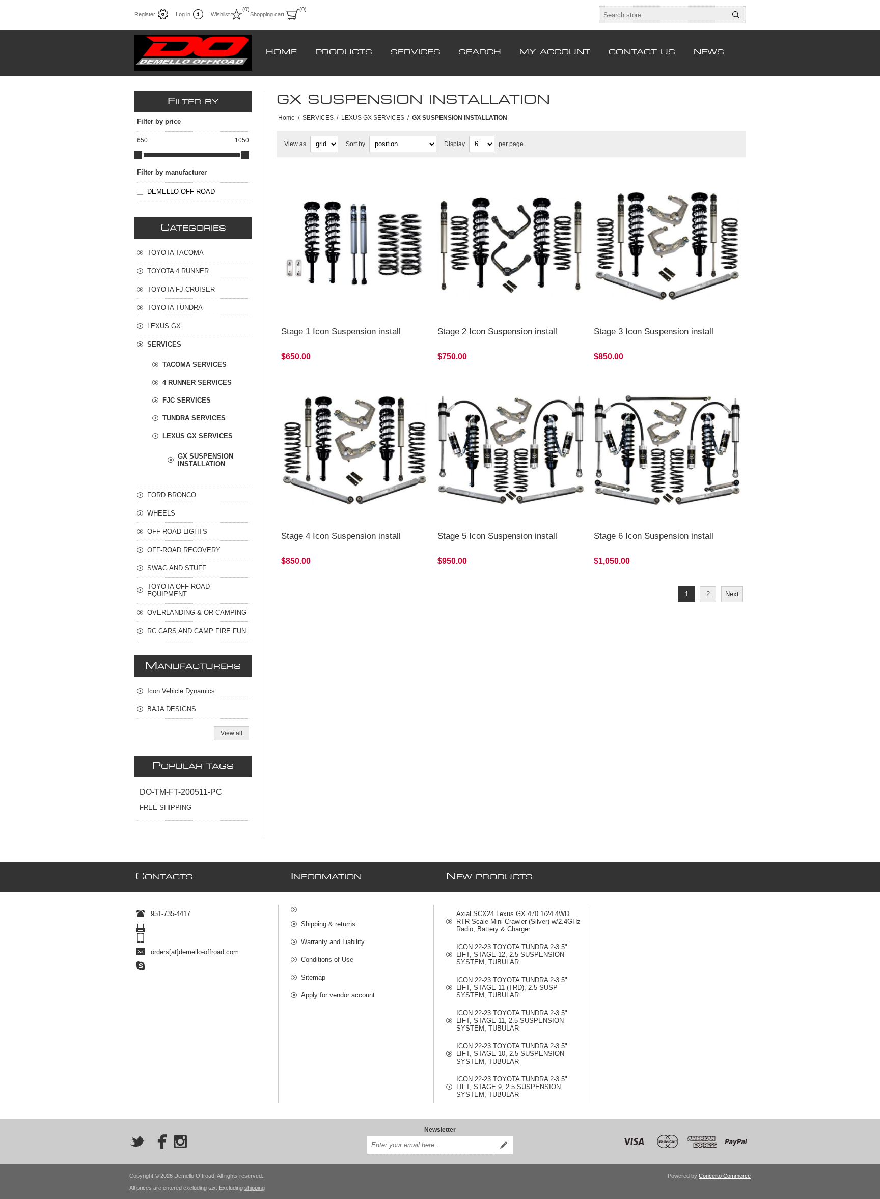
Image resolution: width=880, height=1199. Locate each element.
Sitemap (313, 977)
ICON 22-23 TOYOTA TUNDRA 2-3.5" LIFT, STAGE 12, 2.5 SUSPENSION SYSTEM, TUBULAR (511, 954)
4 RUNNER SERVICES (197, 382)
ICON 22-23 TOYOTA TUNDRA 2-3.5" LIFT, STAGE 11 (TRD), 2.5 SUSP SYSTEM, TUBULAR (511, 987)
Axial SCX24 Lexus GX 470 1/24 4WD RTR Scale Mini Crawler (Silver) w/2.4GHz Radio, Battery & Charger (518, 921)
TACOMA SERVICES (194, 364)
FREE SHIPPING (165, 807)
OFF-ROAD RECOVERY (184, 550)
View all (231, 733)
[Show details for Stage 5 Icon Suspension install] (511, 450)
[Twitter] (137, 1141)
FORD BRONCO (171, 495)
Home (286, 117)
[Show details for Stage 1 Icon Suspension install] (355, 246)
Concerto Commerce (725, 1176)
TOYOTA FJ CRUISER (181, 289)
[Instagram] (180, 1141)
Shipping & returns (328, 924)
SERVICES (164, 344)
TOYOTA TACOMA (175, 252)
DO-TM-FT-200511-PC (181, 792)
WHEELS (161, 513)
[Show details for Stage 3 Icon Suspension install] (667, 246)
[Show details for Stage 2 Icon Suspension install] (511, 246)
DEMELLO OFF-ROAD (181, 191)
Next (732, 594)
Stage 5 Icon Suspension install (497, 536)
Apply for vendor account (338, 995)
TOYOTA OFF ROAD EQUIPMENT (178, 590)
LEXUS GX (164, 326)
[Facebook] (159, 1141)
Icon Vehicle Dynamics (181, 691)
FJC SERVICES (186, 400)
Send (503, 1145)
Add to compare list (330, 305)
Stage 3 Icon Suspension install (653, 331)
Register (144, 14)
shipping (254, 1188)
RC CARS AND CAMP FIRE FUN (196, 631)
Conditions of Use (327, 959)
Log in (183, 14)
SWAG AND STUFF (176, 568)
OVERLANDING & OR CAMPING (196, 612)
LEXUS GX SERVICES (197, 436)
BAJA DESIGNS (171, 709)
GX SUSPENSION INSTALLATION (205, 460)
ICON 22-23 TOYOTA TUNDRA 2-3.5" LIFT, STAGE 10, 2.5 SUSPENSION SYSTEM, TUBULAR (511, 1053)
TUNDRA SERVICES (194, 418)
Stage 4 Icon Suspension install (341, 536)
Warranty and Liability (333, 942)
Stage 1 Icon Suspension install (341, 331)
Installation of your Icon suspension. (336, 182)
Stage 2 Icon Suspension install (497, 331)
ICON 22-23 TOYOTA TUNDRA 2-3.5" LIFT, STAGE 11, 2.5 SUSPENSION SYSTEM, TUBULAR (511, 1020)
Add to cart (386, 305)
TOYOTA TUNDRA (175, 307)
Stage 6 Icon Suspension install (653, 536)
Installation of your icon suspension (648, 386)
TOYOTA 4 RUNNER (178, 271)
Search (736, 15)
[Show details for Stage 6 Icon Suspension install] (667, 450)
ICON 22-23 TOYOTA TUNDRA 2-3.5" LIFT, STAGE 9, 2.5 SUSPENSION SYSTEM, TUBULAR (511, 1086)
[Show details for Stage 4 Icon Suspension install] (355, 450)
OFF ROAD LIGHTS (177, 531)
